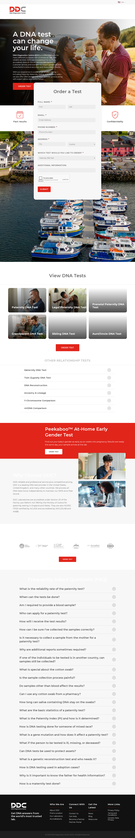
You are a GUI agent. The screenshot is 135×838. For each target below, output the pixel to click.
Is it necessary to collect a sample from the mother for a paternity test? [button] (57, 639)
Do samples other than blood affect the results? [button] (52, 685)
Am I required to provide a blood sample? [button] (47, 605)
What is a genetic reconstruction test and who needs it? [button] (58, 759)
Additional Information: (52, 187)
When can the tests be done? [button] (39, 597)
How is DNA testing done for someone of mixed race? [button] (56, 726)
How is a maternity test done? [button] (39, 783)
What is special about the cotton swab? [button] (46, 669)
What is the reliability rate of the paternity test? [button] (52, 588)
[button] (24, 86)
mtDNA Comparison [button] (35, 408)
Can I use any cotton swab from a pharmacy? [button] (50, 694)
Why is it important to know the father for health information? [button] (62, 775)
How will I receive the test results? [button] (42, 621)
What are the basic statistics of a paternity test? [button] (52, 710)
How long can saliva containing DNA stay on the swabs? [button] (57, 702)
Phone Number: (47, 149)
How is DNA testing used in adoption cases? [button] (49, 767)
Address (43, 161)
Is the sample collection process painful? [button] (47, 677)
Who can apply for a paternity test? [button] (43, 613)
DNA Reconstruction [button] (35, 385)
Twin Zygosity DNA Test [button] (37, 377)
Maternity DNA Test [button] (35, 370)
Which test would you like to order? (60, 175)
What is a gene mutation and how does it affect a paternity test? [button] (63, 734)
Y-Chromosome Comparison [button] (39, 400)
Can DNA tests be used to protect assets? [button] (47, 751)
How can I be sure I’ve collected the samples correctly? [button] (56, 629)
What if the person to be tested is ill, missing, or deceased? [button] (59, 742)
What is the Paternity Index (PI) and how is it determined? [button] (59, 718)
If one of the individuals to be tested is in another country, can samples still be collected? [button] (61, 659)
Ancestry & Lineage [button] (35, 393)
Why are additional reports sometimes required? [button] (52, 649)
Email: (42, 137)
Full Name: (45, 124)
